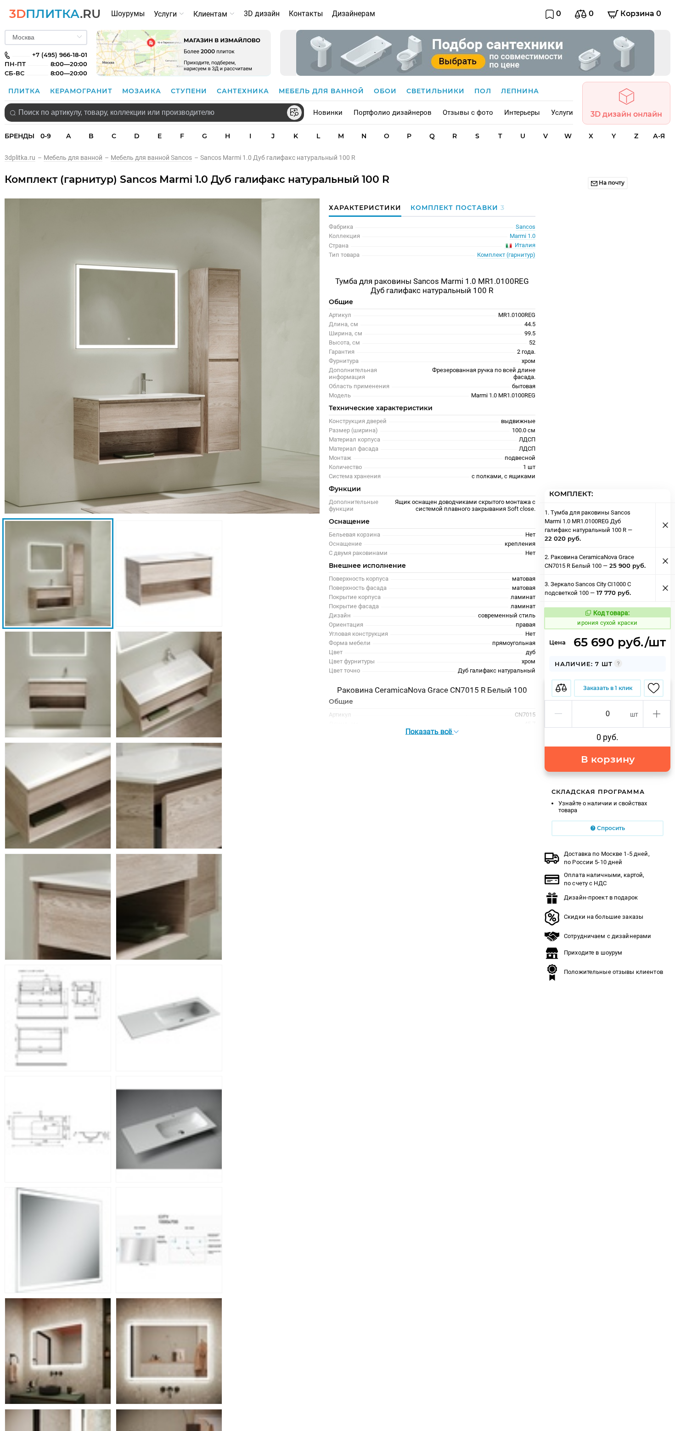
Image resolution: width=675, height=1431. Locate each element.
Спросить (610, 828)
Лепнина (520, 91)
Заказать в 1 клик (607, 687)
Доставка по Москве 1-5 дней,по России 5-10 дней (607, 857)
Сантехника (244, 91)
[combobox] (154, 112)
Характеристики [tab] (365, 208)
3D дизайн (262, 13)
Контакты (306, 13)
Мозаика (142, 91)
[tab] (455, 207)
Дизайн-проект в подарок (601, 897)
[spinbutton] (607, 714)
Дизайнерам (353, 13)
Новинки (328, 112)
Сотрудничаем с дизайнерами (607, 936)
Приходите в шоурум (593, 952)
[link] (24, 157)
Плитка (25, 91)
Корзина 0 (640, 13)
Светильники (436, 91)
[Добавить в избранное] (654, 688)
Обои (386, 91)
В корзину (608, 759)
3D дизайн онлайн (626, 114)
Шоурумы (128, 13)
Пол (484, 91)
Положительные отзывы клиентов (613, 971)
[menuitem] (128, 14)
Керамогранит (82, 91)
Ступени (190, 91)
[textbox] (154, 112)
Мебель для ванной (322, 91)
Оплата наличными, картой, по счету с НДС (604, 879)
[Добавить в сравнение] (561, 688)
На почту (610, 182)
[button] (558, 714)
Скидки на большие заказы (603, 916)
